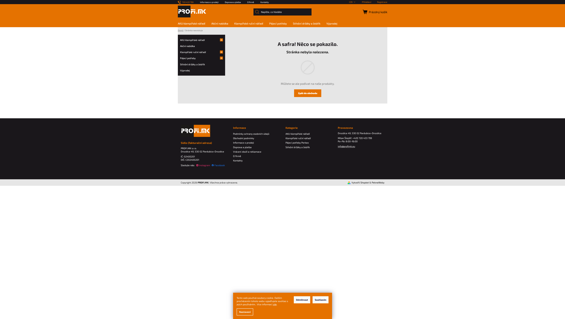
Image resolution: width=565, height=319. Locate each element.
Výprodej (185, 70)
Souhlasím (320, 299)
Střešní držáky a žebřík (192, 64)
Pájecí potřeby (188, 58)
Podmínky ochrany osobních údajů (251, 133)
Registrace (382, 2)
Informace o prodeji (209, 2)
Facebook (219, 165)
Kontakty (264, 2)
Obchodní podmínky (243, 138)
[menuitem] (193, 23)
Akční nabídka (187, 46)
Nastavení (245, 311)
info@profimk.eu (346, 146)
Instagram (204, 165)
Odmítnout (302, 299)
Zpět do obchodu (307, 93)
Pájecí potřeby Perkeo (297, 142)
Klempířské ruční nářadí (193, 52)
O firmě (250, 2)
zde (275, 304)
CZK (351, 2)
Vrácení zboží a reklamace (247, 151)
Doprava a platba (233, 2)
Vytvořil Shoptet (360, 182)
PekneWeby (378, 182)
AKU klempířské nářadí (192, 40)
